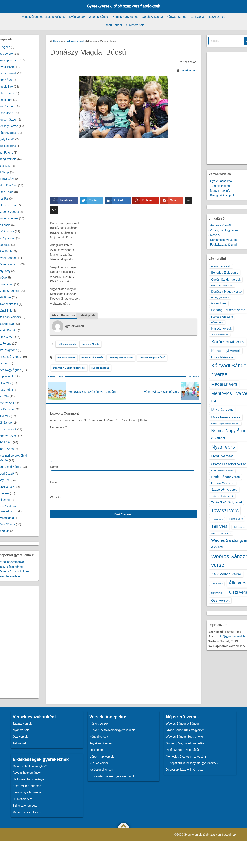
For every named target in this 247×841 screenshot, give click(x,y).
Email (54, 482)
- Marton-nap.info (219, 190)
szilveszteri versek (222, 496)
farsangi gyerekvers (220, 297)
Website (55, 497)
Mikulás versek (98, 763)
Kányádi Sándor (177, 16)
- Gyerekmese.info (220, 181)
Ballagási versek (67, 344)
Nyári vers (223, 447)
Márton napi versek (101, 756)
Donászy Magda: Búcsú (152, 357)
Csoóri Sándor (112, 25)
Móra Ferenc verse (226, 417)
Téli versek (239, 527)
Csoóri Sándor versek (226, 279)
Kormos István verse (222, 357)
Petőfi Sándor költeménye (222, 471)
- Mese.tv (214, 235)
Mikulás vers (222, 409)
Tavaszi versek (22, 723)
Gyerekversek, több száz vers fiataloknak (123, 6)
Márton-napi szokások (27, 812)
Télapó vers (236, 518)
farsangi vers (219, 303)
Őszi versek (220, 600)
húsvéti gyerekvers (222, 316)
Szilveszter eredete (25, 805)
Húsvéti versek (221, 328)
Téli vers (219, 526)
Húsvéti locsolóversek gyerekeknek (112, 730)
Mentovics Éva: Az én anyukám (186, 756)
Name (54, 466)
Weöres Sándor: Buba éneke (184, 736)
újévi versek (217, 593)
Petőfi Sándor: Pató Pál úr (182, 749)
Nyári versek (77, 16)
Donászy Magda (152, 16)
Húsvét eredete (22, 799)
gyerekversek (188, 70)
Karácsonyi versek (226, 351)
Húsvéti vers (217, 322)
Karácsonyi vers (227, 342)
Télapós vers (217, 519)
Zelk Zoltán (198, 16)
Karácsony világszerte (27, 792)
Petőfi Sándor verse (225, 477)
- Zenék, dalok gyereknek (224, 230)
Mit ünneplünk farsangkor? (30, 766)
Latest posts (87, 315)
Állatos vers (217, 583)
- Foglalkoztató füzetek (222, 244)
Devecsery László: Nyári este (184, 769)
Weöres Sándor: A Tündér (182, 723)
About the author (63, 315)
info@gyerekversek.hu (232, 636)
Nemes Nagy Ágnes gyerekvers (225, 423)
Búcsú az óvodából (92, 357)
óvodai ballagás (100, 367)
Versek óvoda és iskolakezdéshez (43, 16)
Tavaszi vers (225, 510)
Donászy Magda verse (121, 357)
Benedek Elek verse (224, 272)
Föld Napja (96, 749)
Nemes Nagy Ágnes (125, 16)
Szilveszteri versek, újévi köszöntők (112, 776)
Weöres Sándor (99, 16)
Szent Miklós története (27, 785)
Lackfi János (217, 16)
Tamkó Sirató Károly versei (226, 502)
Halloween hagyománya (28, 779)
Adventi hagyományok (27, 772)
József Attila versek (219, 335)
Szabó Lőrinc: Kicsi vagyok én (185, 730)
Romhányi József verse (222, 483)
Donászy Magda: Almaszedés (185, 743)
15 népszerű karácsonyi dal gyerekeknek (192, 763)
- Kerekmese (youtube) (223, 239)
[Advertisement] (123, 169)
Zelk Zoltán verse (226, 574)
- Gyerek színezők (219, 225)
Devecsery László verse (222, 285)
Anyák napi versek (221, 266)
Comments (58, 427)
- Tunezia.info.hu (219, 185)
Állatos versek (135, 25)
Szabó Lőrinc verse (224, 489)
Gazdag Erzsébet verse (228, 310)
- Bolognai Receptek (221, 195)
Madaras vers (224, 384)
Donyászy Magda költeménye (69, 367)
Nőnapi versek (98, 736)
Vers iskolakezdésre (221, 533)
